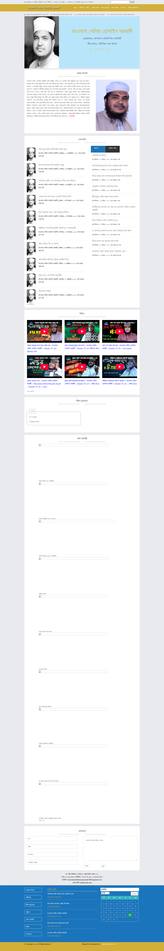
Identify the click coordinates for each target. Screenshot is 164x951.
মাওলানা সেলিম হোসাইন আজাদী (44, 7)
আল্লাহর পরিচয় (45, 291)
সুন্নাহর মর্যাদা (43, 669)
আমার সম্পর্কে (95, 8)
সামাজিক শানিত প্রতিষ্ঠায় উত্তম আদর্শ (50, 818)
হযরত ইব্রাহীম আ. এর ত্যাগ (47, 519)
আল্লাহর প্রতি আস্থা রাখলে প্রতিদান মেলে (109, 251)
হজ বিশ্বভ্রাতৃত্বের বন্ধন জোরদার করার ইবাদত (110, 165)
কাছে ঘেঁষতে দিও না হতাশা (48, 243)
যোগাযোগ (123, 8)
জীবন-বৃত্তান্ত (105, 8)
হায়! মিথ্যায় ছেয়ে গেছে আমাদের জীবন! (54, 212)
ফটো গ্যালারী (114, 8)
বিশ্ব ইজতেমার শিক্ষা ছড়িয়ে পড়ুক (62, 15)
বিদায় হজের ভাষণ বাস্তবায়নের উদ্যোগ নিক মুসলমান (112, 176)
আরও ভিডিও (31, 391)
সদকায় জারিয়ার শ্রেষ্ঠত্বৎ (46, 743)
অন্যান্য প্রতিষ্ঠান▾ (133, 8)
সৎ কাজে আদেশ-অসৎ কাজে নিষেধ (49, 781)
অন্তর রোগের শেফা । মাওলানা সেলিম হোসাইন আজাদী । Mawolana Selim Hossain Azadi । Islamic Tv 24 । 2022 (44, 384)
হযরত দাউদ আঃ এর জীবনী (46, 481)
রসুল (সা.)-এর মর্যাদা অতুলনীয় (50, 275)
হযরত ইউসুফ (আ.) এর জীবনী (47, 556)
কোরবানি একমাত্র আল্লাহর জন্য (105, 186)
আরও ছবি (42, 820)
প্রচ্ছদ (75, 8)
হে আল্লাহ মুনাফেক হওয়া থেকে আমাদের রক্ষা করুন (111, 230)
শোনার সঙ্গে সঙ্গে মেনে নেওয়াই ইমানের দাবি (122, 15)
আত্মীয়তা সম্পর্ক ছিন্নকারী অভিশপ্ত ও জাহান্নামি (57, 228)
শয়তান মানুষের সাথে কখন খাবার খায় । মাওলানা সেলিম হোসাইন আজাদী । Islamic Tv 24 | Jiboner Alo (42, 348)
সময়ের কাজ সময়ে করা (45, 631)
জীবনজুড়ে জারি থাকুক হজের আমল (105, 196)
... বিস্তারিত (71, 116)
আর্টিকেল (81, 8)
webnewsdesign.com (108, 944)
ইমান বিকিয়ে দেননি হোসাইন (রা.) (105, 220)
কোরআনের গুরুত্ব (99, 155)
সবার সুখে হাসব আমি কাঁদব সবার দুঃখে (37, 15)
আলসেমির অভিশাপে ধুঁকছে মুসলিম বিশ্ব (54, 259)
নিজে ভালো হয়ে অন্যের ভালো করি (105, 241)
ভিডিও (88, 8)
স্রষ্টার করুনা (42, 594)
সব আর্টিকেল (30, 304)
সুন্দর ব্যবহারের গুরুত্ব (45, 707)
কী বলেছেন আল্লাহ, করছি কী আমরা (58, 903)
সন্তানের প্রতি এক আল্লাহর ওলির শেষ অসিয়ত (91, 15)
